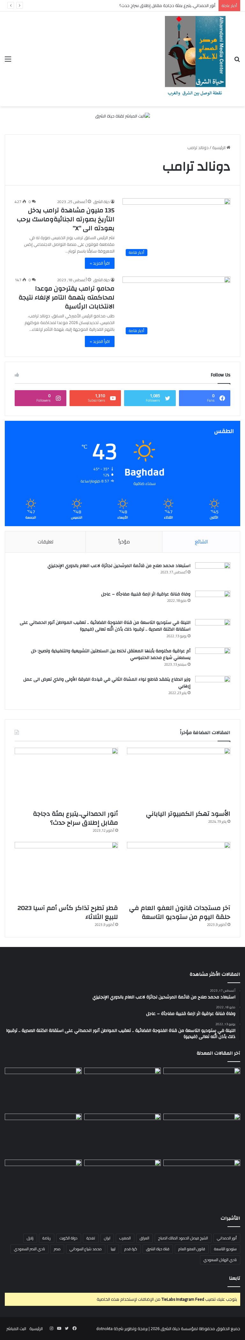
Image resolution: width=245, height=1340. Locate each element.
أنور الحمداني (227, 1238)
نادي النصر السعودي (29, 1249)
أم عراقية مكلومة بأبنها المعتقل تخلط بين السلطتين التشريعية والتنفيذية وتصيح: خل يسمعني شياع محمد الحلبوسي (110, 654)
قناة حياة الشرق (157, 1249)
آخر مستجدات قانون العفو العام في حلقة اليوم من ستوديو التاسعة (179, 912)
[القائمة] (8, 61)
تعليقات (45, 541)
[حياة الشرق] (195, 59)
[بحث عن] (237, 61)
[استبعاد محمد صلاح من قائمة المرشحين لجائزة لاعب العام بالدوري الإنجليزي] (212, 574)
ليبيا (113, 1249)
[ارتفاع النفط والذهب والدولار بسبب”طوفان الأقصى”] (43, 1181)
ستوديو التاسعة (225, 1249)
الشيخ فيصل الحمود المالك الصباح (183, 1238)
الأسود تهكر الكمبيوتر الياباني (188, 814)
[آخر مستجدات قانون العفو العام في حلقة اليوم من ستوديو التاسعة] (178, 871)
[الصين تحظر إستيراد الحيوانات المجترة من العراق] (201, 1089)
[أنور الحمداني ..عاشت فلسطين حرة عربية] (201, 1181)
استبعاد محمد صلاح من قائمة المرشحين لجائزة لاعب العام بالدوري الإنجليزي (119, 566)
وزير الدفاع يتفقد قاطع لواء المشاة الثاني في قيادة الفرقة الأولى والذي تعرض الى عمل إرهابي (106, 683)
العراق (144, 1238)
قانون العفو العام (191, 1249)
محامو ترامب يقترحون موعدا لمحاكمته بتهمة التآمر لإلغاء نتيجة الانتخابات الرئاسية (67, 297)
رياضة (46, 1238)
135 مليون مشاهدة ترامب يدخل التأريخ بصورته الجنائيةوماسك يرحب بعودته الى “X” (66, 219)
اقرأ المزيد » (100, 263)
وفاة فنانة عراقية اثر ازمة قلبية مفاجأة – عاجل (145, 594)
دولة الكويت (69, 1238)
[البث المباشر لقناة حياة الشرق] (122, 117)
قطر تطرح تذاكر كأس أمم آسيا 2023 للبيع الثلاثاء (68, 912)
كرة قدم (130, 1249)
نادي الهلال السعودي (220, 1259)
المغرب (125, 1238)
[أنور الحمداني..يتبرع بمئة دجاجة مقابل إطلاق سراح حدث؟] (66, 777)
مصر (57, 1249)
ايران (107, 1238)
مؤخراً (124, 541)
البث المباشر (16, 1328)
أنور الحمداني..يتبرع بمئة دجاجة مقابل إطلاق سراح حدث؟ (167, 5)
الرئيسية (219, 147)
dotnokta (104, 1328)
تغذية (90, 1238)
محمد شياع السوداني (86, 1249)
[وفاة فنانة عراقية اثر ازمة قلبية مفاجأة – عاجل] (212, 603)
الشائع (201, 541)
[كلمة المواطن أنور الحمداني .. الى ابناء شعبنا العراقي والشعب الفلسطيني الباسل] (122, 1181)
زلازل (30, 1238)
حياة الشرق (101, 201)
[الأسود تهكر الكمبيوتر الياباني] (178, 777)
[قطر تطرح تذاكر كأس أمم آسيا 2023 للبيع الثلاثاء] (66, 871)
